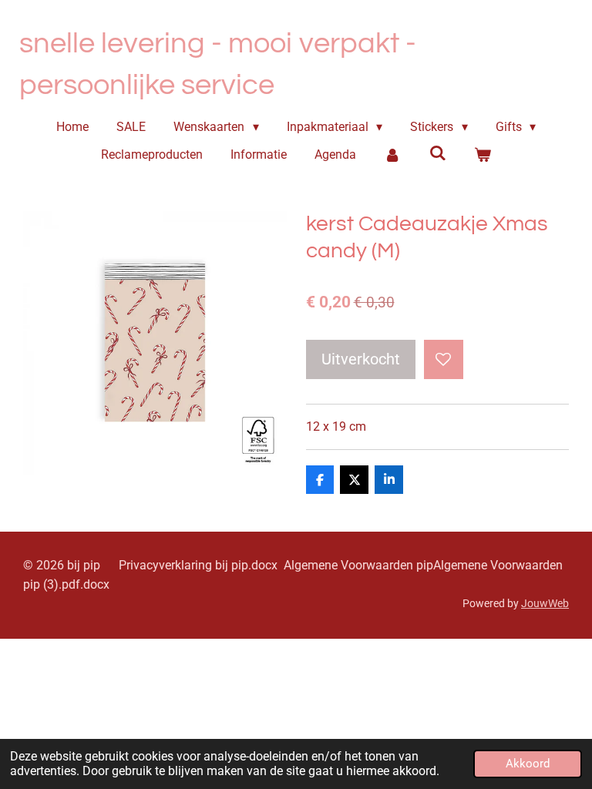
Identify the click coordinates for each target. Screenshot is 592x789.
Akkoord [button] (528, 764)
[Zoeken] (437, 153)
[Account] (392, 155)
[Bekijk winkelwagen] (482, 155)
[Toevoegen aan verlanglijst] (443, 359)
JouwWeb (545, 603)
